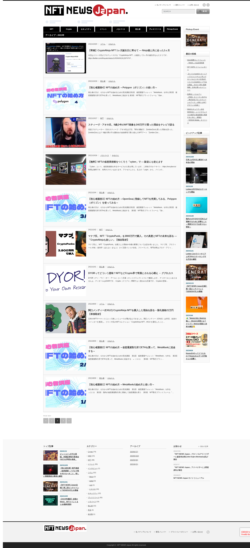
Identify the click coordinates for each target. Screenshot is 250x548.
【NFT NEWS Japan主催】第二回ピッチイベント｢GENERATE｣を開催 (69, 487)
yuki (90, 485)
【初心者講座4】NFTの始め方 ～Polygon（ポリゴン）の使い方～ (122, 87)
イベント (103, 29)
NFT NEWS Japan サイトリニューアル (188, 478)
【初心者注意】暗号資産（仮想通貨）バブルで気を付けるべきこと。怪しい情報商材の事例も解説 (61, 472)
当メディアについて (164, 5)
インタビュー (93, 468)
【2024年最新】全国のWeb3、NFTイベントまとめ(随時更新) (69, 501)
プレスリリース (155, 29)
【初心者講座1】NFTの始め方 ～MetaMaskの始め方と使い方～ (121, 384)
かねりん (112, 44)
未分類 (90, 514)
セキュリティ (86, 29)
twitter (208, 5)
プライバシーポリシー (179, 532)
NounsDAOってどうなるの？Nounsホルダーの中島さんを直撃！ (196, 356)
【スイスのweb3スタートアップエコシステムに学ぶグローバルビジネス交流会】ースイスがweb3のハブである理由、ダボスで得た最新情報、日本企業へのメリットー (197, 82)
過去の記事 (204, 446)
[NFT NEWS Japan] (85, 15)
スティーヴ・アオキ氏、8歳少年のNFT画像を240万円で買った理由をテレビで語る (131, 124)
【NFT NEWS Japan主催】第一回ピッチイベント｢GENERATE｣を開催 (196, 288)
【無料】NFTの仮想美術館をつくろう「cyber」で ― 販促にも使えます (125, 162)
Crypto (69, 29)
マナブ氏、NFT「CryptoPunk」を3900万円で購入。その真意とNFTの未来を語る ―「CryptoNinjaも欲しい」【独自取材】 (132, 238)
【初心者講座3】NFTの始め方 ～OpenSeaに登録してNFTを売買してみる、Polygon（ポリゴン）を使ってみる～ (132, 201)
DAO (89, 456)
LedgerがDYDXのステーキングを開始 (196, 190)
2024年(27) (134, 452)
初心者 (137, 29)
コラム (102, 44)
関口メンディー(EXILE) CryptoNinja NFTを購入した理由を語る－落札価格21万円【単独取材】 (131, 312)
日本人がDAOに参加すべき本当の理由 (196, 161)
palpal (91, 481)
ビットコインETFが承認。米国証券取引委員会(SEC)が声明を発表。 (69, 456)
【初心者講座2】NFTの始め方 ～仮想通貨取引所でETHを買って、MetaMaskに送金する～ (131, 349)
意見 (89, 510)
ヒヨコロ (92, 489)
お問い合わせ (194, 5)
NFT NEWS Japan (124, 545)
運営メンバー (180, 5)
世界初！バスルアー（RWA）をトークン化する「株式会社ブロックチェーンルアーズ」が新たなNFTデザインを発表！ (197, 99)
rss (204, 5)
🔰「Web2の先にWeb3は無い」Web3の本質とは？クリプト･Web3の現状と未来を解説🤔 (196, 322)
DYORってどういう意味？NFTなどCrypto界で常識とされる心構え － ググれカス (130, 273)
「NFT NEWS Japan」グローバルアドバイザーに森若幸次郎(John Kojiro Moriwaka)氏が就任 (191, 456)
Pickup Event (172, 29)
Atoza (91, 477)
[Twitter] (208, 532)
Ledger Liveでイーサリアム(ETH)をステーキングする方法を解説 (196, 256)
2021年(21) (134, 464)
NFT (51, 29)
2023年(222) (134, 456)
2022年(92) (134, 460)
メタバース (120, 29)
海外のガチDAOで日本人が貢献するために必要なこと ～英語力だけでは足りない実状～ (196, 223)
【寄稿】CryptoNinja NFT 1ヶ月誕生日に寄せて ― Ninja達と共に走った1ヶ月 (129, 50)
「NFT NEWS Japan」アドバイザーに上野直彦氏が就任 (191, 468)
